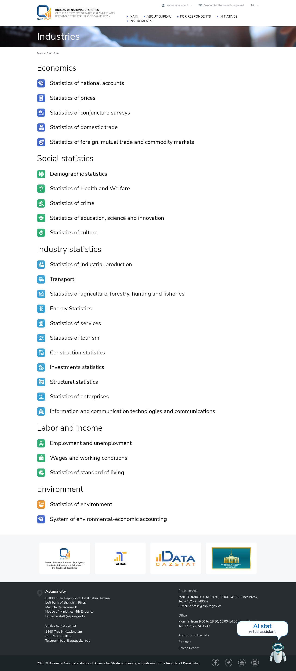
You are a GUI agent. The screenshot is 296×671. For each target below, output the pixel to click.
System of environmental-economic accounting (108, 519)
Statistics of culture (74, 232)
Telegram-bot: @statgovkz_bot (67, 640)
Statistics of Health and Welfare (90, 188)
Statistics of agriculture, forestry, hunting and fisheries (117, 293)
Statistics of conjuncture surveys (90, 112)
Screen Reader (189, 648)
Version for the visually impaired (224, 5)
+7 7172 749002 (196, 601)
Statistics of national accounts (87, 83)
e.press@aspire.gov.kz (205, 606)
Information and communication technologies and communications (132, 411)
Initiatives (228, 16)
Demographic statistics (78, 174)
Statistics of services (75, 323)
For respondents (195, 16)
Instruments (141, 21)
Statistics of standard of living (87, 472)
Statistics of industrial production (91, 264)
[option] (64, 558)
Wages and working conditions (88, 458)
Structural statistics (74, 382)
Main (134, 16)
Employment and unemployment (91, 443)
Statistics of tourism (74, 338)
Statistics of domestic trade (84, 127)
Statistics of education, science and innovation (107, 218)
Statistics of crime (72, 203)
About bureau (159, 16)
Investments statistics (77, 367)
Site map (185, 642)
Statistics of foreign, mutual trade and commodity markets (122, 142)
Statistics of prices (73, 98)
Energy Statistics (71, 308)
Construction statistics (77, 352)
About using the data (194, 635)
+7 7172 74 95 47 (197, 626)
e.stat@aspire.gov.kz (70, 616)
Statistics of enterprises (79, 396)
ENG (252, 5)
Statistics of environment (81, 504)
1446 (49, 631)
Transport (62, 279)
